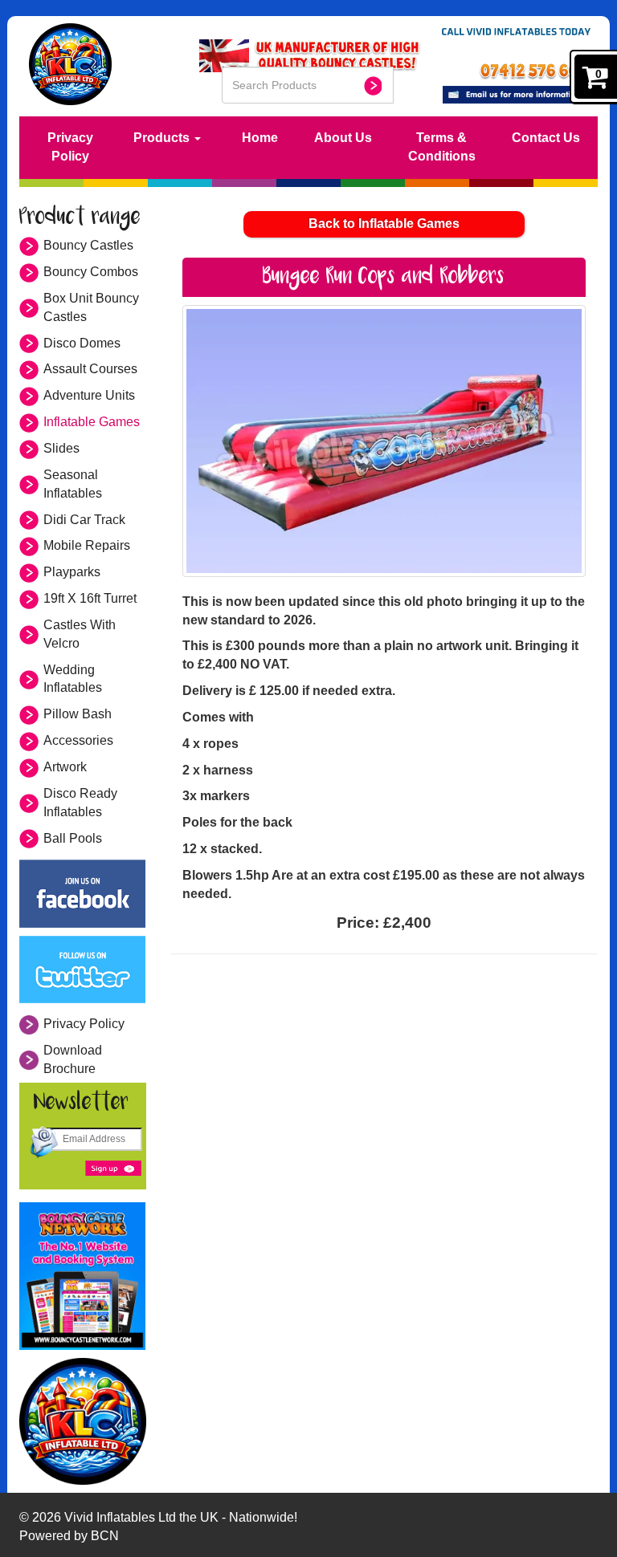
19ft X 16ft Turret (90, 598)
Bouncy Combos (90, 271)
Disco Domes (82, 343)
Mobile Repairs (86, 545)
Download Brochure (72, 1059)
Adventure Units (89, 395)
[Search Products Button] (372, 86)
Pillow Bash (77, 714)
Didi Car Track (84, 519)
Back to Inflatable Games (384, 223)
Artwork (65, 767)
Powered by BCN (69, 1536)
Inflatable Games (91, 422)
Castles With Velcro (79, 634)
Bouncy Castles (88, 245)
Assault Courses (90, 369)
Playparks (71, 572)
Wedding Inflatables (72, 679)
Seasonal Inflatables (72, 484)
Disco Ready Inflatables (80, 803)
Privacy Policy (70, 147)
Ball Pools (72, 838)
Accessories (78, 740)
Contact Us (546, 137)
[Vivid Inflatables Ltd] (82, 1421)
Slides (61, 448)
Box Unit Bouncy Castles (91, 307)
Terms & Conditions (442, 147)
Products (163, 137)
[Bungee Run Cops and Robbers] (384, 441)
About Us (343, 137)
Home (260, 137)
